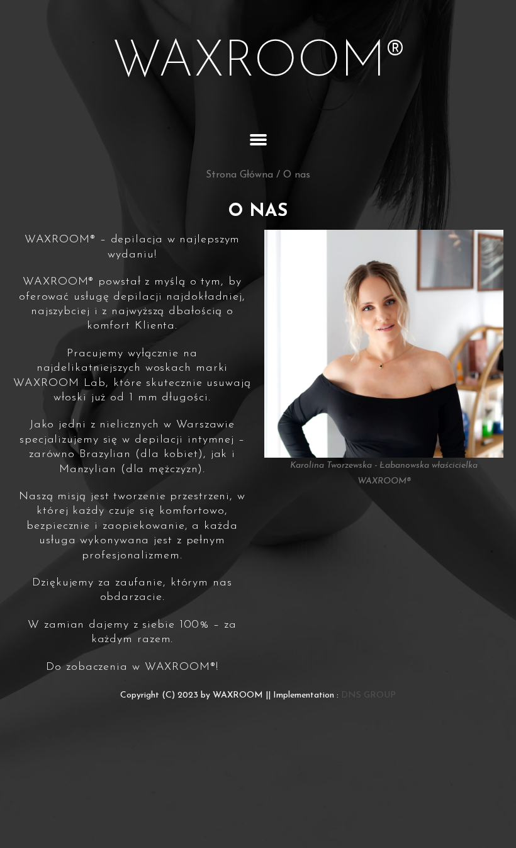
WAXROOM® (258, 63)
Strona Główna (239, 175)
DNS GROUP (368, 695)
